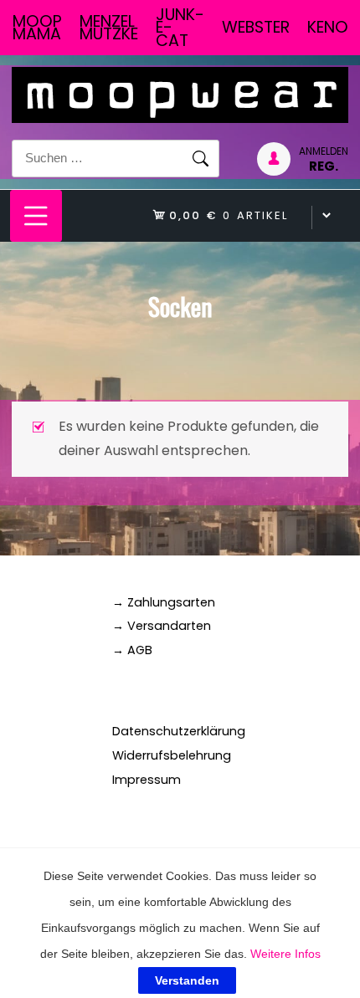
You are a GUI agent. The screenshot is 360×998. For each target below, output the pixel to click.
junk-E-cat (180, 27)
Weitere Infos (285, 953)
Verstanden (187, 980)
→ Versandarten (161, 625)
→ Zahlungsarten (163, 602)
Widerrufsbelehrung (171, 755)
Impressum (146, 779)
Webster (256, 27)
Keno (327, 27)
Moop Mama (37, 27)
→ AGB (132, 650)
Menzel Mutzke (109, 27)
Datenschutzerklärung (178, 731)
